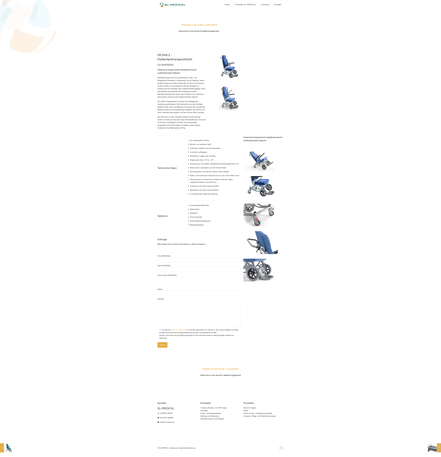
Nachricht (160, 299)
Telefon (160, 289)
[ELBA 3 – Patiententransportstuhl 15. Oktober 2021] (6, 447)
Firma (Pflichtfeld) (163, 256)
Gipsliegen (204, 411)
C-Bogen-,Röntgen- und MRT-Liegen (213, 408)
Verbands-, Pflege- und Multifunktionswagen (259, 416)
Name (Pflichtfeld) (163, 266)
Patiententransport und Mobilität (212, 419)
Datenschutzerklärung (178, 330)
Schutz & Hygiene (249, 408)
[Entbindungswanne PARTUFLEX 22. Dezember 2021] (434, 447)
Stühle (245, 411)
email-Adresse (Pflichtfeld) (167, 275)
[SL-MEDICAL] (172, 4)
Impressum (174, 448)
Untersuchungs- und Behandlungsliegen (257, 413)
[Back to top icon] (281, 448)
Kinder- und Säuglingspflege (210, 413)
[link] (229, 66)
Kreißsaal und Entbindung (209, 416)
